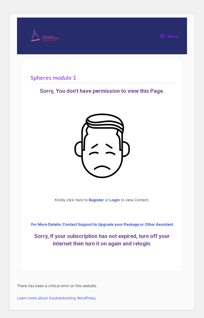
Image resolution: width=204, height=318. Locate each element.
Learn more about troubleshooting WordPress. (57, 298)
